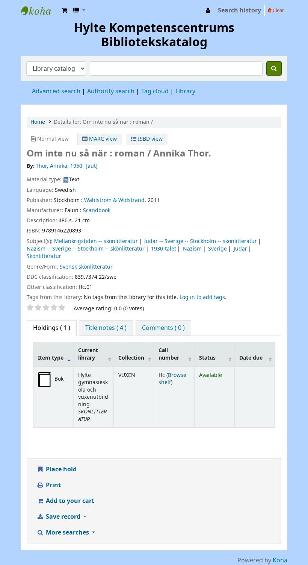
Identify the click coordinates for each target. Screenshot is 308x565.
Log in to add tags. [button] (203, 297)
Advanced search (56, 91)
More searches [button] (67, 532)
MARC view (102, 139)
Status (207, 358)
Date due (251, 358)
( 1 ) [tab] (51, 328)
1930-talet (163, 249)
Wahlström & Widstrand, (115, 200)
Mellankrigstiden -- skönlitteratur (96, 241)
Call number (169, 353)
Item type (50, 358)
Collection (131, 358)
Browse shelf (172, 378)
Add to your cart (69, 501)
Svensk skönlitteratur (86, 267)
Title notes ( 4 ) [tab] (106, 328)
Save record (63, 516)
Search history (239, 10)
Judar (240, 249)
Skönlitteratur (44, 256)
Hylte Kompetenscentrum (40, 10)
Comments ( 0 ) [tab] (163, 328)
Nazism (192, 249)
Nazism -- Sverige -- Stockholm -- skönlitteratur (86, 249)
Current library (88, 353)
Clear (278, 10)
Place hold (60, 469)
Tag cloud (155, 91)
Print (52, 485)
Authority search (110, 91)
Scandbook (96, 210)
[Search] (274, 68)
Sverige (217, 249)
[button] (64, 10)
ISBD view (149, 139)
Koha (280, 560)
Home (37, 122)
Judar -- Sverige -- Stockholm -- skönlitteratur (200, 241)
